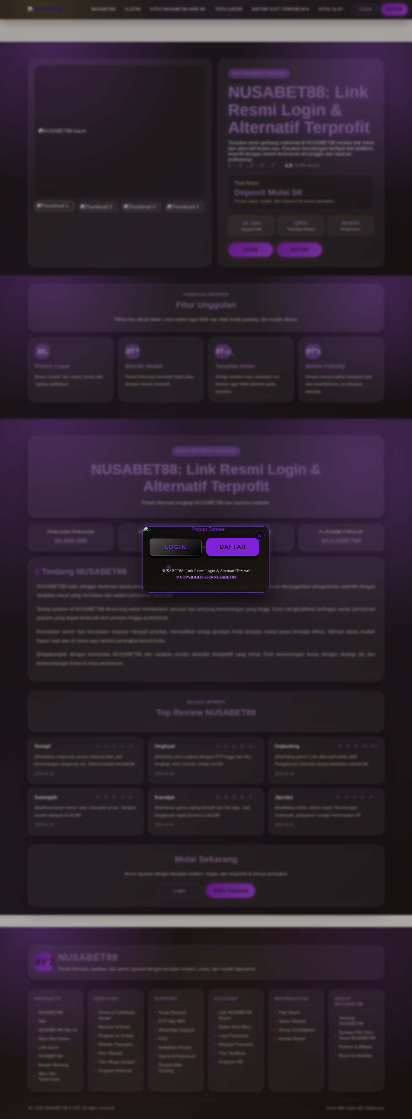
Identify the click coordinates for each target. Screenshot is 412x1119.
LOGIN (175, 547)
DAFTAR (233, 547)
